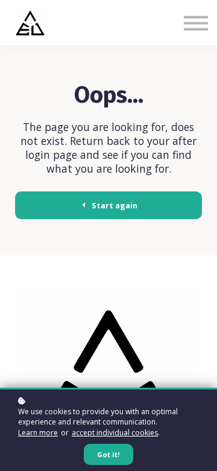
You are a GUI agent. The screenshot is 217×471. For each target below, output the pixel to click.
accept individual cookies (115, 433)
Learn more (38, 433)
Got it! (108, 454)
